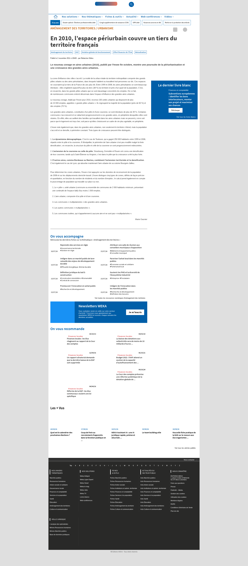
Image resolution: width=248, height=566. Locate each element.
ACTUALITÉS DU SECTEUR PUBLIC (149, 472)
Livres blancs (84, 497)
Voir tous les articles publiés (185, 448)
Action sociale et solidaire (59, 485)
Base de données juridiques (59, 535)
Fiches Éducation (116, 502)
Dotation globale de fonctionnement (96, 52)
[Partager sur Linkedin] (175, 30)
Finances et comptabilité (58, 492)
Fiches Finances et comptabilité (121, 492)
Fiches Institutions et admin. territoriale (123, 488)
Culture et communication (59, 509)
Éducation (53, 502)
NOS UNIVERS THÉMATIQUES (57, 472)
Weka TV (83, 493)
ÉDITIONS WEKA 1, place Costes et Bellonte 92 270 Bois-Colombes (180, 478)
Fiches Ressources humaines (120, 481)
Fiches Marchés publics (118, 478)
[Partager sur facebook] (185, 30)
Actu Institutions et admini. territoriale (153, 488)
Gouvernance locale (57, 488)
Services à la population (58, 495)
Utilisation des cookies (178, 497)
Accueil (56, 17)
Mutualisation (140, 52)
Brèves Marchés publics (58, 531)
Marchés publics (55, 478)
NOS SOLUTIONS (88, 471)
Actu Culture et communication (151, 509)
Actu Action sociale (147, 485)
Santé (52, 499)
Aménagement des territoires (72, 28)
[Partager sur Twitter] (180, 30)
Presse (173, 487)
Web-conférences (86, 500)
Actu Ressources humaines (150, 481)
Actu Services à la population (150, 495)
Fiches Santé (114, 499)
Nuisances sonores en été (152, 22)
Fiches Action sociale (117, 485)
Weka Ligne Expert (86, 479)
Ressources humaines (57, 481)
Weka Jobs (84, 490)
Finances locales (75, 336)
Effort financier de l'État (122, 52)
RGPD (173, 504)
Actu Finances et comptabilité (150, 492)
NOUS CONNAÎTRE (179, 471)
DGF (77, 52)
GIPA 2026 (136, 22)
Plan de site (175, 511)
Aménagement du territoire (61, 52)
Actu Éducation (145, 502)
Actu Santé (144, 499)
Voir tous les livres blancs (186, 117)
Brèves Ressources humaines (60, 528)
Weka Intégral (85, 476)
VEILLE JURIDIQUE (59, 519)
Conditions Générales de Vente (182, 508)
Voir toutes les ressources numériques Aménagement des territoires (120, 298)
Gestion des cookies (178, 494)
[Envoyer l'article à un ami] (190, 30)
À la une (55, 22)
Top (71, 465)
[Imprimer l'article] (195, 30)
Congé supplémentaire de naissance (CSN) (114, 22)
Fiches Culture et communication (121, 509)
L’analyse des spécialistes (59, 524)
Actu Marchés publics (147, 478)
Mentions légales (177, 501)
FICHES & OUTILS (115, 472)
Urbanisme (106, 28)
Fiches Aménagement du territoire (122, 506)
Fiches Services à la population (121, 495)
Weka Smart (84, 483)
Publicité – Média (177, 490)
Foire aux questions (177, 483)
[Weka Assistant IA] (106, 4)
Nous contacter (189, 460)
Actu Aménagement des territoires (152, 506)
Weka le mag (84, 486)
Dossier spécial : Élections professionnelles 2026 (79, 22)
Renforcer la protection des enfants (177, 22)
